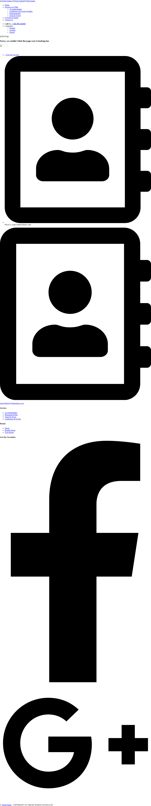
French (12, 32)
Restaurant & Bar (11, 415)
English (12, 28)
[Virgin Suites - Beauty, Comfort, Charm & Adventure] (6, 1)
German (12, 30)
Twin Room (9, 432)
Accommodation (11, 413)
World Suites (6, 805)
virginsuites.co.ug (17, 403)
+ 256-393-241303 (12, 55)
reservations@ (5, 403)
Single (7, 428)
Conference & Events (13, 419)
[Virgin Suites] (4, 46)
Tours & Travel (10, 417)
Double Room (10, 430)
